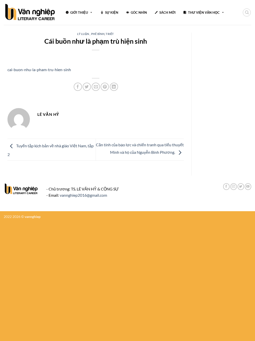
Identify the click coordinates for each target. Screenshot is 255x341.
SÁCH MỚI (167, 12)
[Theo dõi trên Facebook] (226, 186)
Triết (110, 33)
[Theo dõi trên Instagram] (233, 186)
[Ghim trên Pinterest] (105, 87)
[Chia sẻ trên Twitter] (87, 87)
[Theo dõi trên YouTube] (248, 186)
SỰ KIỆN (111, 12)
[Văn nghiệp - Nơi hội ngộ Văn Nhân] (30, 12)
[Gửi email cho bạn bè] (96, 87)
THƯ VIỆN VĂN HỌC (204, 12)
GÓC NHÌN (139, 12)
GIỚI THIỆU (79, 12)
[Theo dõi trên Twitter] (241, 186)
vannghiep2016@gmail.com (83, 195)
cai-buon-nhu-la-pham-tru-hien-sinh (39, 69)
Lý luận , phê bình (90, 33)
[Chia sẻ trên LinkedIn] (114, 87)
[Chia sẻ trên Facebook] (78, 87)
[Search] (247, 12)
